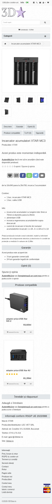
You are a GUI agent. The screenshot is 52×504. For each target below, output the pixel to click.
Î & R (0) (28, 133)
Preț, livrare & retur (10, 454)
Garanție (19, 127)
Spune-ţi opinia (28, 166)
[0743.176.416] (37, 2)
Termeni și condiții (9, 459)
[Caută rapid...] (45, 22)
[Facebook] (34, 2)
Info (22, 2)
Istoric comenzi (8, 489)
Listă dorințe (7, 492)
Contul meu (7, 487)
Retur (4, 469)
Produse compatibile (12, 133)
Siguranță (39, 133)
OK (27, 2)
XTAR (14, 145)
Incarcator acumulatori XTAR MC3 (26, 44)
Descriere (8, 127)
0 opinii (17, 166)
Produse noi (7, 477)
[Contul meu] (44, 2)
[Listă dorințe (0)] (48, 2)
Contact (5, 467)
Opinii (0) (31, 127)
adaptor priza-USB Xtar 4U (18, 370)
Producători (7, 479)
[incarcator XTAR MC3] (26, 71)
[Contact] (40, 2)
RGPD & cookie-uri (10, 457)
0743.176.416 (15, 433)
